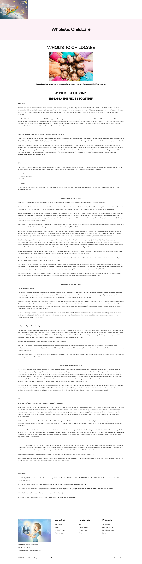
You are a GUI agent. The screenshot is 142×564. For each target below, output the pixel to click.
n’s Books (62, 530)
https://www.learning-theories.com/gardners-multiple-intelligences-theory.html (63, 484)
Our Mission (58, 524)
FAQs (80, 533)
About (57, 527)
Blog (80, 524)
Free (80, 527)
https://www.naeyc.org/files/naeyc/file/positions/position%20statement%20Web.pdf (88, 489)
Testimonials (59, 533)
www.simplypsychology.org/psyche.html (65, 497)
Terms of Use (55, 558)
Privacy (48, 558)
